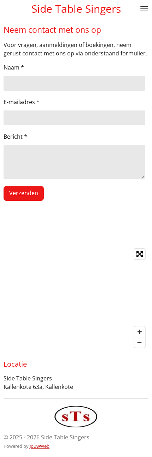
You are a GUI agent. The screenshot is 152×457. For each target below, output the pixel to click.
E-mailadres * (22, 102)
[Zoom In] (139, 331)
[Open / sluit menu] (144, 9)
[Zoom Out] (139, 342)
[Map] (76, 298)
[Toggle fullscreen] (139, 254)
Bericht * (15, 136)
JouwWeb (39, 446)
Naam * (14, 67)
